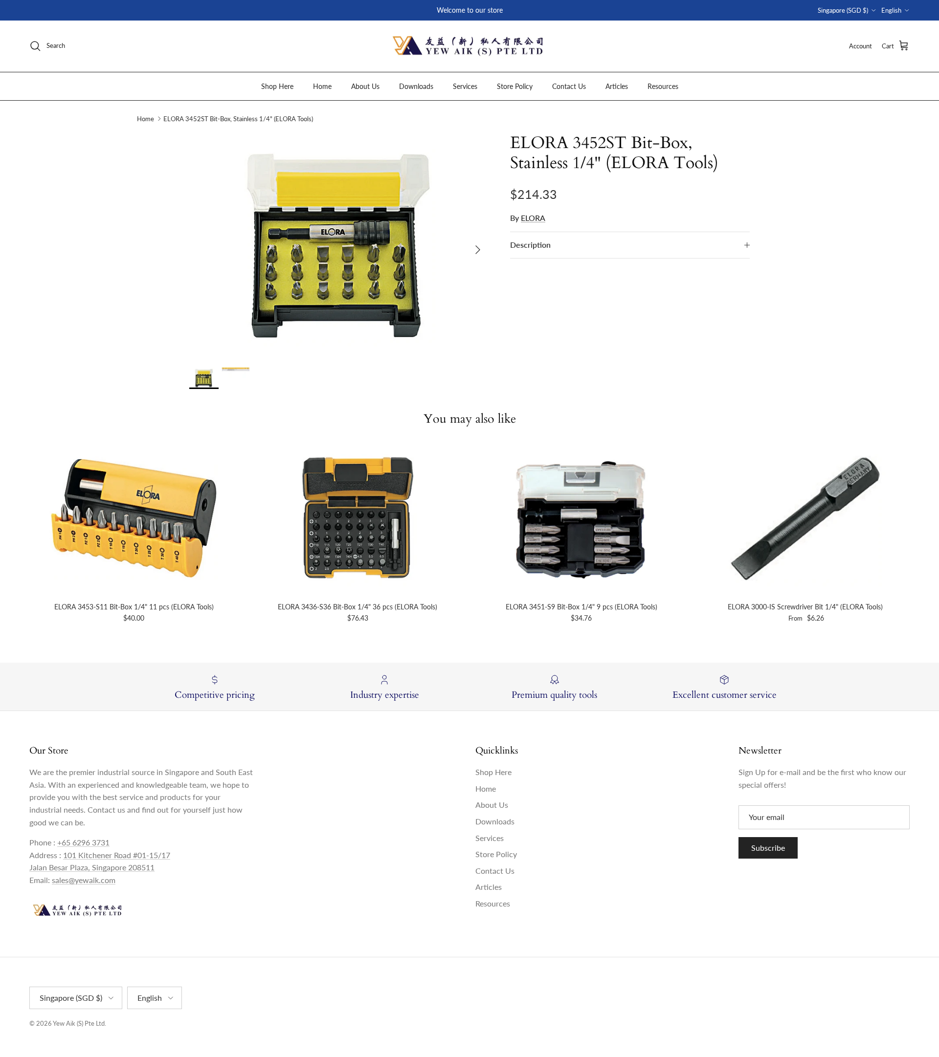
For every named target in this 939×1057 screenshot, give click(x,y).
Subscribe (768, 847)
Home (322, 86)
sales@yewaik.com (83, 879)
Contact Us (569, 86)
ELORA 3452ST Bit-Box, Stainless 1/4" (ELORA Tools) (238, 119)
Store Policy (515, 86)
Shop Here (277, 86)
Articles (616, 86)
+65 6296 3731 (83, 842)
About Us (365, 86)
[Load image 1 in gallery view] (339, 245)
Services (465, 86)
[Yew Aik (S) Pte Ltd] (469, 46)
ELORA (533, 217)
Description (530, 244)
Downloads (416, 86)
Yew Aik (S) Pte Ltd (79, 1023)
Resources (663, 86)
